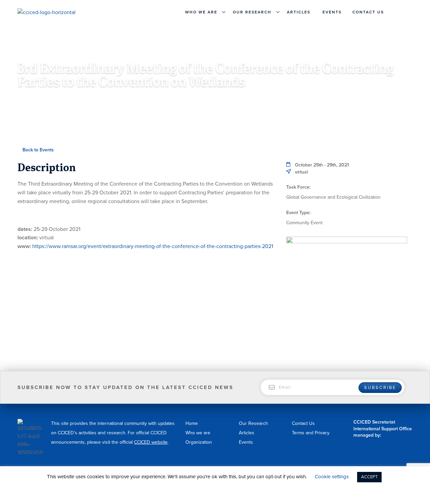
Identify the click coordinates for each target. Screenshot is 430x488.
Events (332, 12)
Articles (298, 12)
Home (191, 423)
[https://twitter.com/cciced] (409, 12)
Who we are (201, 12)
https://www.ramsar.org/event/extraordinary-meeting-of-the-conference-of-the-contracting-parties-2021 (152, 246)
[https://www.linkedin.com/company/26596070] (401, 12)
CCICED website (151, 442)
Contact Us (368, 12)
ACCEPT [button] (369, 477)
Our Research (252, 12)
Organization (198, 442)
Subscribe (380, 387)
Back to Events (37, 150)
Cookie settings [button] (332, 477)
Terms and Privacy (311, 433)
